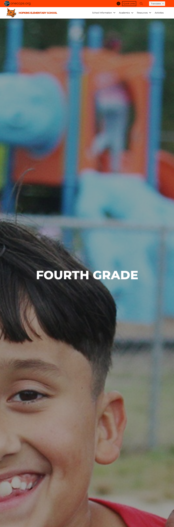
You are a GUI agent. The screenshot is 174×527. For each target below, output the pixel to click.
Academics (124, 13)
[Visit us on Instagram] (118, 3)
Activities (159, 13)
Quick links (129, 3)
